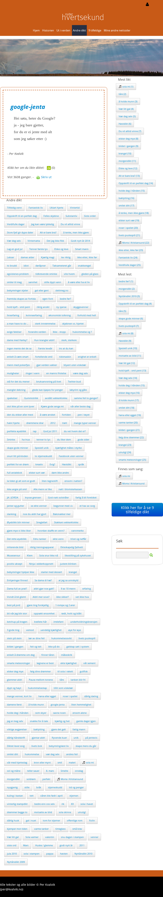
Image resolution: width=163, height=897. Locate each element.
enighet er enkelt (87, 356)
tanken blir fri (78, 679)
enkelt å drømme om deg (21, 654)
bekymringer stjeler (17, 290)
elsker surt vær (37, 472)
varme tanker (41, 828)
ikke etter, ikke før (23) (131, 250)
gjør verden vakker (47, 365)
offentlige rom (74, 820)
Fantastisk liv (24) (128, 257)
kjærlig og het (62, 721)
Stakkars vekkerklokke (66, 522)
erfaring (86, 588)
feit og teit (35, 646)
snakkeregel (84, 265)
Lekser (10, 257)
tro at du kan (66, 348)
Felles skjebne (51, 215)
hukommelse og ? (82, 331)
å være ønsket (47, 414)
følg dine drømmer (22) (131, 437)
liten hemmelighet (81, 704)
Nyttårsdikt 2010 (83, 853)
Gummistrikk (31, 398)
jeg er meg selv (15, 721)
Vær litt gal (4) (126, 108)
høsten (64, 853)
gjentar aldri (38, 737)
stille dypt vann (52, 282)
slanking (11, 514)
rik (63, 803)
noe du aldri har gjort (34, 514)
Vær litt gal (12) (127, 363)
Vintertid (75, 207)
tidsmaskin (65, 356)
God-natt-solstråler (58, 497)
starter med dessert (51, 572)
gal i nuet (31, 820)
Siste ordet (90, 215)
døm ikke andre (60, 472)
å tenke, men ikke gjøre (76, 232)
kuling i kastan (15, 795)
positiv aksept (14, 563)
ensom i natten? (73, 480)
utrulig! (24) (125, 452)
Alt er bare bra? (48, 232)
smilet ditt (12, 754)
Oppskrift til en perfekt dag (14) (136, 183)
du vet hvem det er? (75, 431)
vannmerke (77, 530)
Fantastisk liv (36, 207)
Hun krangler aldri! (44, 340)
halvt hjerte (13, 423)
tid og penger (76, 787)
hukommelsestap (37, 688)
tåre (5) (122, 311)
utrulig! (82, 812)
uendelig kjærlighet (51, 630)
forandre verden (37, 331)
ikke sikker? (62, 596)
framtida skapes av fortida (21, 298)
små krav (77, 828)
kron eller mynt (42, 762)
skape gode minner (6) (131, 318)
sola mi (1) (127, 86)
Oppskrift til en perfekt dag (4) (135, 303)
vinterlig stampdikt (17, 803)
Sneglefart (41, 522)
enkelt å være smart (17, 356)
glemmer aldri (14, 679)
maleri (72, 762)
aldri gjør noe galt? (44, 588)
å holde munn (36, 704)
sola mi (89, 762)
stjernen (73, 795)
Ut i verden (63, 30)
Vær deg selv (14, 240)
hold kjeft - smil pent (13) (132, 370)
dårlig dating (91, 696)
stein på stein (14, 638)
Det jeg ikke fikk (55, 240)
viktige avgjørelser (17, 729)
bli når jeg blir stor (17, 613)
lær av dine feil (36, 638)
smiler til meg (14, 282)
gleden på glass (90, 273)
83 (72, 803)
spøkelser (12, 398)
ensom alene (80, 712)
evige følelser (14, 331)
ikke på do (54, 646)
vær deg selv (52, 754)
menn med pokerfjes (18, 365)
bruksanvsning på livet (48, 381)
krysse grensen (33, 497)
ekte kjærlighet (68, 663)
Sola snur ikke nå (48, 555)
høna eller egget (47, 696)
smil (60, 762)
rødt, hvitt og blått (71, 613)
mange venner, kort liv (19, 696)
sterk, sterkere (69, 340)
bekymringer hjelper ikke (20, 572)
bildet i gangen (15, 646)
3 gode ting (13, 630)
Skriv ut (46, 177)
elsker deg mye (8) (128, 138)
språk (81, 464)
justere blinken (68, 563)
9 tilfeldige (95, 30)
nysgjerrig (12, 787)
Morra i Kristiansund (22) (135, 242)
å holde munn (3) (128, 101)
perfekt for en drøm (18, 464)
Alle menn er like (43, 489)
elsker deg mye (15, 671)
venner (94, 837)
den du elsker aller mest (20, 414)
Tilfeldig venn (14, 207)
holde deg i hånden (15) (132, 190)
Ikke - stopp (59, 331)
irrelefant (58, 621)
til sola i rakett (65, 671)
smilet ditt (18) (126, 407)
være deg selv (80, 373)
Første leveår (45, 348)
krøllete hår (40, 621)
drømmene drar (35, 423)
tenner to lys (43, 439)
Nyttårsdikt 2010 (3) (129, 296)
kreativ (39, 464)
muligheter (13, 373)
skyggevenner (80, 307)
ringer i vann (32, 373)
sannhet (32, 282)
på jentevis (91, 737)
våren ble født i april (51, 795)
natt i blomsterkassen (70, 489)
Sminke (11, 439)
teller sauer (33, 770)
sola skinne (65, 812)
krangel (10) (125, 153)
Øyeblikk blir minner (18, 522)
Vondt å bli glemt (16, 596)
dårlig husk (13, 820)
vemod (30, 630)
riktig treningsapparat (42, 547)
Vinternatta (34, 240)
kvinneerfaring (34, 315)
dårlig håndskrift (16, 737)
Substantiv (71, 215)
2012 (52, 423)
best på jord (13, 605)
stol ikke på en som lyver (20, 406)
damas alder (27, 257)
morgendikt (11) (127, 160)
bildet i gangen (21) (129, 430)
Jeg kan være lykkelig (42, 224)
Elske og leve (61, 249)
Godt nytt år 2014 (80, 240)
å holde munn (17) (129, 400)
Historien (48, 30)
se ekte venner (39, 505)
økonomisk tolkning (60, 315)
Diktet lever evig (16, 746)
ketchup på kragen (17, 621)
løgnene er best (45, 663)
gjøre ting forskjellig (38, 605)
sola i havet (86, 803)
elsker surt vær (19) (129, 220)
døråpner (40, 265)
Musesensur (13, 555)
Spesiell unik (42, 447)
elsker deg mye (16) (129, 392)
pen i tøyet (84, 414)
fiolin (92, 820)
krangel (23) (125, 444)
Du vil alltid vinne (70, 224)
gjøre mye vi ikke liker (19, 530)
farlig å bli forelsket (86, 497)
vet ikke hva (82, 596)
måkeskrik (66, 654)
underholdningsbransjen (83, 621)
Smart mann (82, 249)
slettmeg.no (61, 290)
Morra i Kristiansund (71, 779)
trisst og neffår (78, 538)
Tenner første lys (38, 249)
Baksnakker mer (61, 514)
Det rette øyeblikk (17, 538)
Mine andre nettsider (117, 30)
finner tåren (47, 654)
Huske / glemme (44, 845)
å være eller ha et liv (79, 282)
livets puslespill (87, 638)
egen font (47, 298)
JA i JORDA (12, 497)
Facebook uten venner (71, 456)
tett (32, 795)
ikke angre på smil (17, 489)
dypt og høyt (14, 688)
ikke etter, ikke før (87, 257)
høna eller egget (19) (130, 415)
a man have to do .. (17, 323)
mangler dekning (16, 389)
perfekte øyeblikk (16, 431)
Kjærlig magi (47, 257)
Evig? (52, 464)
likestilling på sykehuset (78, 555)
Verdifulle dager (15, 224)
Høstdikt (66, 464)
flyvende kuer (59, 737)
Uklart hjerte (56, 207)
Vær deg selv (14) (128, 377)
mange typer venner (85, 423)
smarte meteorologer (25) (132, 459)
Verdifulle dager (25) (130, 265)
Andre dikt (79, 30)
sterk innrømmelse (45, 323)
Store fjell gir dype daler (20, 232)
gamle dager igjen (86, 721)
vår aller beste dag (80, 406)
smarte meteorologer (18, 663)
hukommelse (32, 754)
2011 (81, 845)
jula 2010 (12, 853)
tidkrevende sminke (46, 273)
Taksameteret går (61, 265)
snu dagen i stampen (72, 837)
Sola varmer (31, 837)
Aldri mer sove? (41, 596)
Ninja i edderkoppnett (41, 563)
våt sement (89, 663)
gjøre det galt (58, 729)
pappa (49, 853)
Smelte (64, 770)
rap (35, 431)
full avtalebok (14, 472)
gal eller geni (42, 290)
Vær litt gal (13, 837)
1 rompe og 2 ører (65, 605)
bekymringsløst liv (59, 746)
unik (76, 737)
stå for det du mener (18, 381)
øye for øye (74, 630)
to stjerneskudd (43, 456)
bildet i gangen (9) (128, 146)
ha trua (26, 439)
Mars (25, 845)
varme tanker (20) (128, 422)
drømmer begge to (17, 812)
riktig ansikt (43, 307)
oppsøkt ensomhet (44, 613)
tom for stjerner (51, 820)
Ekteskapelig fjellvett (71, 547)
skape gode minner (17, 447)
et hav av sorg (87, 505)
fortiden (66, 414)
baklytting (39, 729)
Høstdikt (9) (125, 340)
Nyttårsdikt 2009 (16, 861)
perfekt (46, 779)
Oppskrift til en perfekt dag (22, 215)
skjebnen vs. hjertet (73, 323)
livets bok (36, 746)
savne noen (59, 712)
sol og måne (13, 770)
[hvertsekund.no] (81, 16)
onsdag (79, 770)
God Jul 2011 (50, 431)
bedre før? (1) (126, 281)
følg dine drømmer (40, 671)
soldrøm (31, 779)
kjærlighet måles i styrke (68, 447)
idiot (26, 265)
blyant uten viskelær (75, 365)
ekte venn (58, 538)
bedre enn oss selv (44, 803)
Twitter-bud (74, 381)
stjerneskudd (55, 787)
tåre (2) (122, 94)
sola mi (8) (127, 333)
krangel (73, 572)
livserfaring (13, 315)
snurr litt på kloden (17, 456)
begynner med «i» (63, 505)
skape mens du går (86, 746)
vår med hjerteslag (17, 762)
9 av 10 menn (68, 588)
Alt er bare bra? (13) (129, 175)
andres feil (72, 754)
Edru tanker (39, 538)
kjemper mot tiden (17, 828)
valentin (49, 837)
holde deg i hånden (17, 712)
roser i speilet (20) (128, 227)
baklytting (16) (126, 198)
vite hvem (69, 273)
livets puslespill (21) (129, 235)
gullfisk (84, 671)
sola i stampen (31, 853)
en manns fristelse (56, 373)
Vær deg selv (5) (127, 116)
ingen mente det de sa (19, 348)
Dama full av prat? (17, 588)
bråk (38, 787)
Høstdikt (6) (125, 123)
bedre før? (65, 298)
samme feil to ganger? (86, 398)
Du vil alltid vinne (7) (130, 131)
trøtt (64, 423)
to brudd (12, 265)
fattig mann (79, 729)
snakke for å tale (39, 721)
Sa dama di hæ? (43, 580)
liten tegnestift (50, 480)
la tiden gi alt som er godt (21, 480)
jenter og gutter (15, 505)
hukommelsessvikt (61, 638)
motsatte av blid (43, 812)
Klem (29, 555)
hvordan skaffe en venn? (51, 530)
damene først (14, 704)
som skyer (40, 712)
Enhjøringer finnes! (17, 580)
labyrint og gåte (78, 389)
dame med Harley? (17, 340)
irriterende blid (15, 547)
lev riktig (65, 257)
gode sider (83, 439)
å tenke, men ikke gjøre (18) (134, 212)
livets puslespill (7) (129, 325)
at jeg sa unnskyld (68, 580)
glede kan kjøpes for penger (47, 389)
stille (27, 787)
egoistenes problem (18, 273)
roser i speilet (70, 696)
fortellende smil (43, 356)
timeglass (60, 828)
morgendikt (13, 779)
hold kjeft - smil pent (18, 307)
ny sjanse (61, 307)
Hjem (36, 30)
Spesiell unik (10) (128, 348)
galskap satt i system (77, 646)
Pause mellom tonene (41, 679)
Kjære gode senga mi (52, 406)
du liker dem (64, 439)
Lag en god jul (14, 249)
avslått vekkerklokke (56, 398)
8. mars (50, 770)
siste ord (11, 845)
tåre (62, 679)
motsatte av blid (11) (130, 355)
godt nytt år (66, 845)
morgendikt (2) (127, 288)
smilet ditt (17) (126, 205)
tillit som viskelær (63, 688)
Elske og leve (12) (128, 168)
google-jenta (58, 704)
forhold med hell (86, 315)
